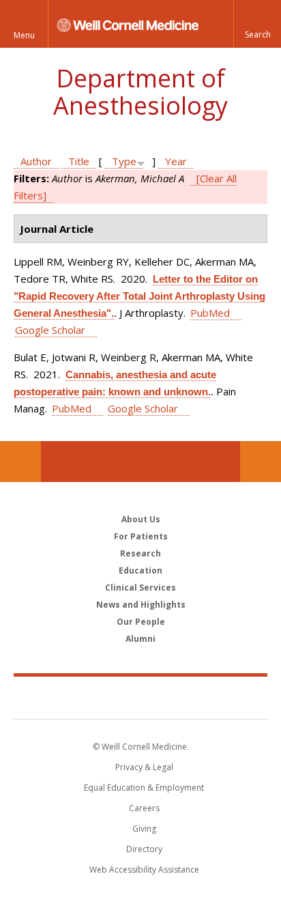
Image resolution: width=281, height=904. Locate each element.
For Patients (141, 536)
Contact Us (260, 461)
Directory (144, 849)
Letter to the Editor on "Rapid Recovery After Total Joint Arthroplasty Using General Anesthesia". (139, 296)
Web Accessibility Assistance (144, 869)
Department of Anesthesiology (140, 91)
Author (36, 161)
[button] (257, 24)
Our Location (20, 461)
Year (176, 161)
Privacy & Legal (144, 767)
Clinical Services (140, 587)
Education (140, 570)
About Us (140, 519)
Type (124, 161)
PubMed (210, 313)
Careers (144, 808)
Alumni (140, 639)
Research (140, 553)
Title (78, 161)
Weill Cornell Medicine (140, 697)
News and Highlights (141, 604)
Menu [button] (24, 35)
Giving (144, 828)
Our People (141, 621)
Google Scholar (50, 330)
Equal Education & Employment (144, 787)
